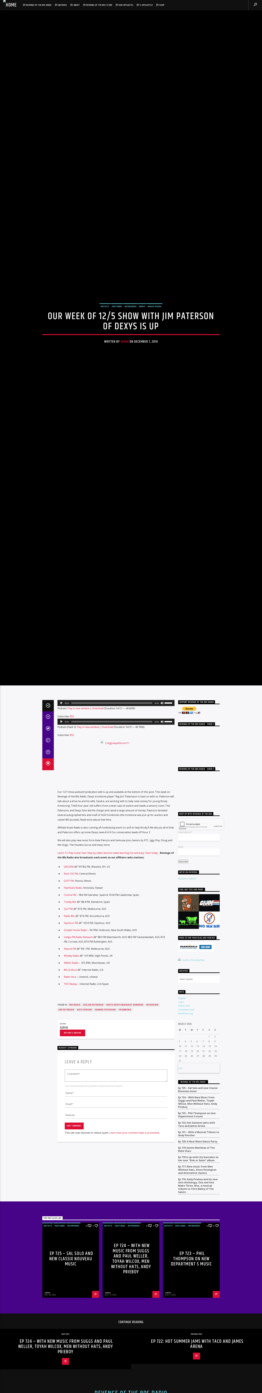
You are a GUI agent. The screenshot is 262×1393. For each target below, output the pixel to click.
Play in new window (78, 797)
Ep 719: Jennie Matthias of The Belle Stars (196, 1239)
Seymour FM (71, 1012)
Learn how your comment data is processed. (134, 1222)
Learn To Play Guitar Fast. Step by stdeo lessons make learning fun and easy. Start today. (108, 942)
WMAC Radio (71, 1052)
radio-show (154, 347)
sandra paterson (105, 1099)
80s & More (70, 1059)
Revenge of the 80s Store (99, 5)
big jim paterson (93, 1094)
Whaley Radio (71, 1045)
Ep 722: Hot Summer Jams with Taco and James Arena (196, 1214)
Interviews (130, 347)
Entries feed (184, 1095)
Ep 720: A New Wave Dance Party (197, 1231)
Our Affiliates (126, 5)
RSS (72, 805)
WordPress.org (185, 1102)
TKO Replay (70, 1073)
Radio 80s (69, 1005)
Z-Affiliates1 (146, 5)
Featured (117, 347)
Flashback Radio (73, 977)
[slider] (169, 792)
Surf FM (68, 998)
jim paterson (66, 1099)
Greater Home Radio (75, 1019)
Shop (162, 5)
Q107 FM (69, 970)
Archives (62, 5)
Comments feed (186, 1099)
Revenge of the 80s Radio (38, 5)
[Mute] (162, 792)
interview (152, 1094)
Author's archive (72, 1122)
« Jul (180, 1157)
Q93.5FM (69, 956)
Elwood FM (70, 1038)
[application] (116, 792)
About (77, 5)
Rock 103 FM (71, 963)
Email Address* (185, 921)
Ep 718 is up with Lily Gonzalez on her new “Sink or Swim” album (198, 1248)
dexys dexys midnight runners (124, 1094)
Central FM (70, 984)
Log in (181, 1091)
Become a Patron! (187, 968)
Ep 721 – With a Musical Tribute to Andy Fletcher (198, 1223)
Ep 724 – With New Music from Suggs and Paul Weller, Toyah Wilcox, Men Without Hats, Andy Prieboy (197, 1191)
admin (125, 383)
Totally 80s (70, 991)
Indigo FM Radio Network (78, 1026)
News (142, 347)
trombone (125, 1099)
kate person (84, 1099)
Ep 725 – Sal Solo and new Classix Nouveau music (198, 1179)
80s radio (75, 1094)
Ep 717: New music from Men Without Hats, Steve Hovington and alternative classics (197, 1259)
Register (182, 1087)
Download (98, 797)
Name (180, 936)
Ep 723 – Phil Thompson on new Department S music (197, 1204)
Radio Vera (70, 1066)
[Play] (61, 792)
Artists (105, 347)
